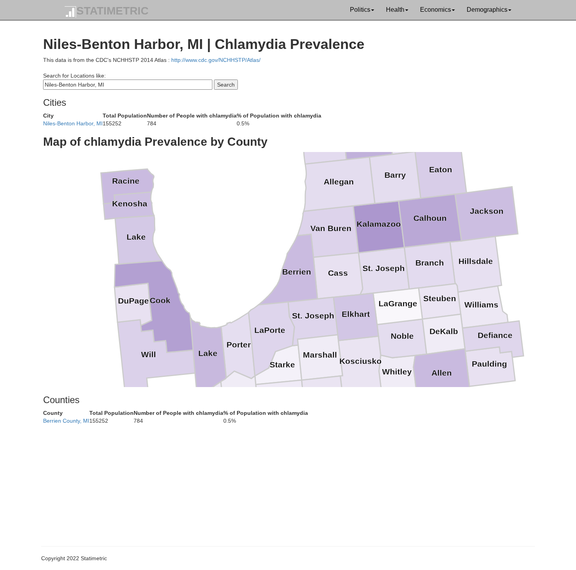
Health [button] (395, 9)
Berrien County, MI (66, 421)
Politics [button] (360, 9)
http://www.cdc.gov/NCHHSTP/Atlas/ (216, 60)
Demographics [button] (487, 9)
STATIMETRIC (112, 11)
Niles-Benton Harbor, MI (73, 123)
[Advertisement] (278, 479)
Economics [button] (435, 9)
